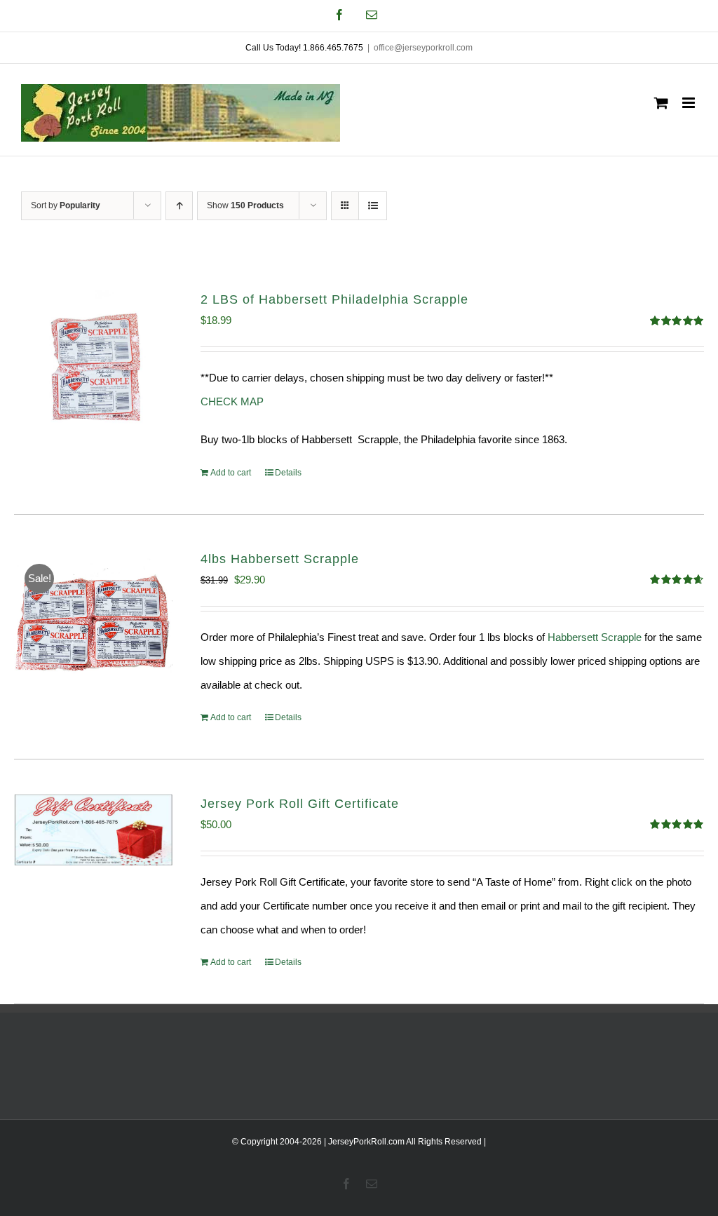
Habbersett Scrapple (595, 637)
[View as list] (372, 205)
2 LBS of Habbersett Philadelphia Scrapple (334, 299)
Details (288, 473)
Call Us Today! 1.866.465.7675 (304, 48)
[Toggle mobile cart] (661, 102)
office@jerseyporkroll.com (423, 48)
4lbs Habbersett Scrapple (280, 559)
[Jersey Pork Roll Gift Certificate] (93, 830)
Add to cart (230, 473)
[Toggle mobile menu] (689, 102)
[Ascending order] (179, 205)
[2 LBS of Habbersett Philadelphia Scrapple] (93, 369)
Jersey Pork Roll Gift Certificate (300, 804)
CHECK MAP (232, 401)
